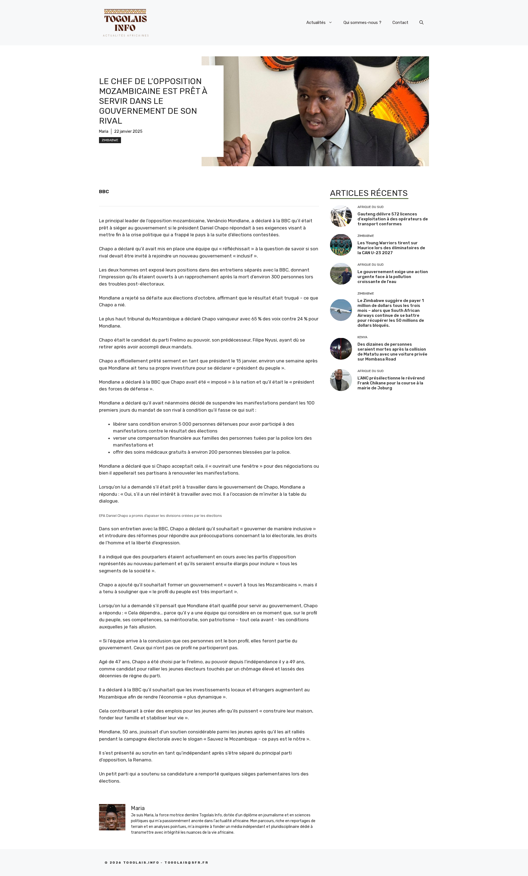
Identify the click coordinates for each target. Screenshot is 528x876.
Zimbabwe (110, 140)
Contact (400, 22)
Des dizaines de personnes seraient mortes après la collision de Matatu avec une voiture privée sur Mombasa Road (392, 352)
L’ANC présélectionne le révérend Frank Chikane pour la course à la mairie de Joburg (391, 383)
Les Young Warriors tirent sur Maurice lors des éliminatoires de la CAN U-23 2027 (391, 247)
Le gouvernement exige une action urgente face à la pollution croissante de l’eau (393, 276)
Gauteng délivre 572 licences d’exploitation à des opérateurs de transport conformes (393, 219)
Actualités (316, 22)
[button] (421, 22)
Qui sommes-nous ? (362, 22)
